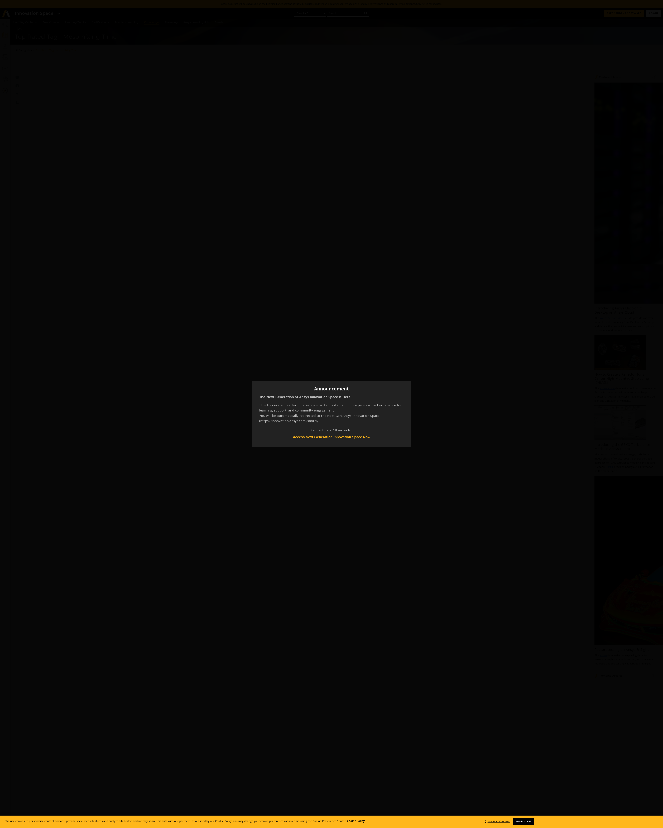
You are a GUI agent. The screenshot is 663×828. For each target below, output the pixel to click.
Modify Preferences (499, 821)
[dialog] (331, 414)
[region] (331, 822)
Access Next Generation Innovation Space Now (331, 437)
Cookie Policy (356, 821)
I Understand (523, 821)
